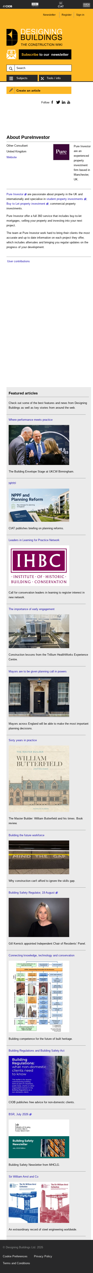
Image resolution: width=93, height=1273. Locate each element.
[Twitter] (57, 102)
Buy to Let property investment (25, 203)
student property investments (64, 199)
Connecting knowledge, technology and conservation (41, 955)
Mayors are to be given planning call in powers (38, 671)
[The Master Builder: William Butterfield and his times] (39, 811)
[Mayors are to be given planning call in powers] (39, 716)
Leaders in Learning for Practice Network (34, 540)
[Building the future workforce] (39, 873)
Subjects (21, 78)
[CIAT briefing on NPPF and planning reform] (39, 520)
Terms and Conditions (16, 1263)
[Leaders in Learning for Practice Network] (39, 585)
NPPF (12, 483)
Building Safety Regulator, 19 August (32, 892)
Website (11, 157)
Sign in (80, 14)
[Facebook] (52, 102)
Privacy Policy (43, 1256)
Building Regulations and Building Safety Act (36, 1050)
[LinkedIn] (63, 102)
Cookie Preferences (15, 1256)
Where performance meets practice (31, 419)
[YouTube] (68, 102)
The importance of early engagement (32, 609)
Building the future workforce (26, 835)
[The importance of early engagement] (39, 647)
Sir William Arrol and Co (23, 1176)
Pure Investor (14, 194)
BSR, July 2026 (18, 1114)
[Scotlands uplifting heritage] (39, 1222)
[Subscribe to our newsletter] (38, 58)
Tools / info (54, 78)
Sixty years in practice (23, 740)
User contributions (18, 261)
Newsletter (49, 14)
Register (67, 14)
